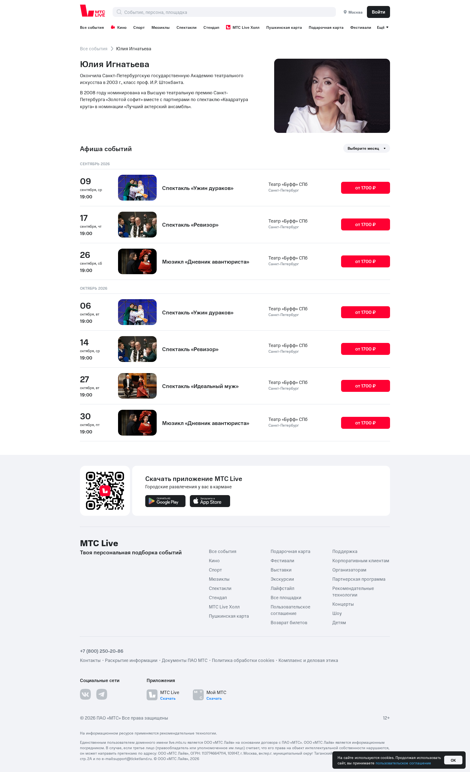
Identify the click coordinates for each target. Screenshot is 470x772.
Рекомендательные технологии (353, 591)
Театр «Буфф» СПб (288, 184)
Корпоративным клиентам (360, 560)
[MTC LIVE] (93, 11)
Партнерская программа (358, 579)
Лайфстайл (282, 588)
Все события (92, 27)
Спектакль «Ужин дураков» (197, 188)
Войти (378, 11)
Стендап (211, 27)
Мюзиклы (160, 27)
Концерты (343, 604)
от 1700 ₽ (365, 187)
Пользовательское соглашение (290, 609)
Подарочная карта (326, 27)
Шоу (337, 613)
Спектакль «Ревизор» (190, 224)
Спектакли (187, 27)
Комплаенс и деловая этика (308, 660)
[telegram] (101, 694)
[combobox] (230, 12)
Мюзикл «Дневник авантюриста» (205, 261)
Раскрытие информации (131, 660)
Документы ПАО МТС (185, 660)
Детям (339, 622)
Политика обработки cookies (243, 660)
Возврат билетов (289, 622)
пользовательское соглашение (403, 762)
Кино (121, 27)
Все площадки (286, 597)
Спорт (139, 27)
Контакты (90, 660)
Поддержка (344, 551)
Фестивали (360, 27)
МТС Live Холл (246, 27)
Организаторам (349, 569)
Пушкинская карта (284, 27)
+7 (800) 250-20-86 (101, 651)
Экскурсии (282, 579)
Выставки (281, 569)
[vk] (85, 694)
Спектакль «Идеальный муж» (200, 386)
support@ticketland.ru (132, 758)
